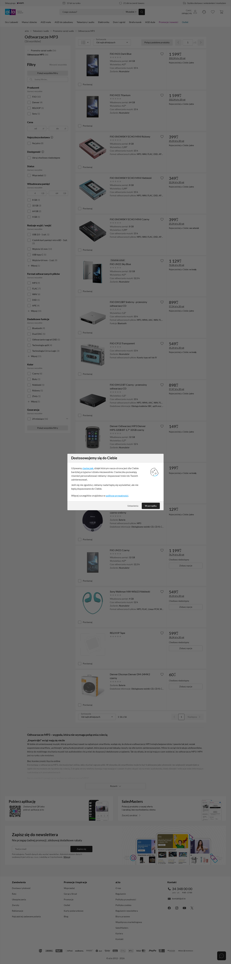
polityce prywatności (117, 495)
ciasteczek (87, 468)
